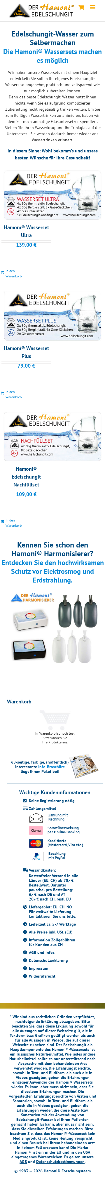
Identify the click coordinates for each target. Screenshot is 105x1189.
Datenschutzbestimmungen (60, 1161)
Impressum (38, 968)
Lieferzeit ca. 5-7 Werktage (52, 924)
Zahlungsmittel (42, 808)
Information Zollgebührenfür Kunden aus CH (52, 942)
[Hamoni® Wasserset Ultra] (53, 195)
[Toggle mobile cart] (81, 7)
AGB (23, 1161)
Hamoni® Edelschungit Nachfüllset (26, 476)
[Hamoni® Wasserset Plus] (53, 315)
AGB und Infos (42, 952)
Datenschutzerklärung (48, 960)
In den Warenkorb (14, 273)
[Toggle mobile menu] (93, 7)
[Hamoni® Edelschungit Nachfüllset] (53, 436)
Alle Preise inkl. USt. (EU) (51, 932)
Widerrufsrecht (42, 976)
